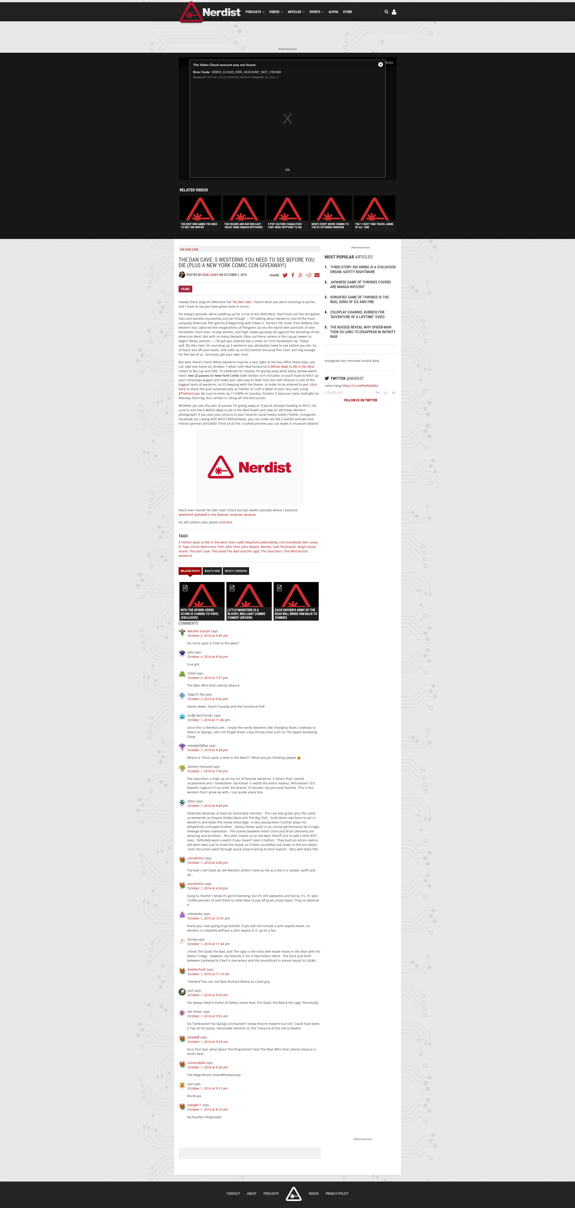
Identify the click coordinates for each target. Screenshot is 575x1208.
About (252, 1194)
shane (183, 551)
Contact (233, 1194)
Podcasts (253, 12)
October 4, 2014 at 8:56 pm (208, 656)
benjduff (193, 1037)
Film (221, 547)
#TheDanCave (189, 393)
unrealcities (196, 858)
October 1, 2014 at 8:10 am (208, 1109)
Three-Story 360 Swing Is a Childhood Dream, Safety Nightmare (363, 269)
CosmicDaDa (196, 1063)
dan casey (310, 542)
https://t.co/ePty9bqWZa (360, 385)
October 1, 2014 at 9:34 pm (208, 750)
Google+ (301, 275)
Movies (266, 547)
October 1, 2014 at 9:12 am (208, 1088)
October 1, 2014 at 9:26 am (208, 1067)
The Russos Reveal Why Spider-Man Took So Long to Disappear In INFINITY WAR (363, 332)
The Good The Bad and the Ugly (235, 551)
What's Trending (236, 571)
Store (347, 12)
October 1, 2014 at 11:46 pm (209, 720)
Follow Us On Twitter (360, 400)
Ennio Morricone (203, 547)
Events (315, 12)
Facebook (293, 275)
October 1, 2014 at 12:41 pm (209, 918)
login (394, 12)
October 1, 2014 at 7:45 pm (208, 771)
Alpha (333, 12)
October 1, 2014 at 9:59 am (208, 995)
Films (185, 289)
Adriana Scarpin (199, 631)
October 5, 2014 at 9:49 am (208, 635)
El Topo (184, 547)
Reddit (309, 275)
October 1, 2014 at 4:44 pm (208, 805)
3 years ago (334, 393)
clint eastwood (290, 542)
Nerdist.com (294, 1194)
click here (225, 522)
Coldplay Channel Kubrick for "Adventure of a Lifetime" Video (357, 314)
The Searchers (271, 551)
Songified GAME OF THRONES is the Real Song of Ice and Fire (359, 299)
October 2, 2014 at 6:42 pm (208, 699)
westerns (185, 556)
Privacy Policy (337, 1194)
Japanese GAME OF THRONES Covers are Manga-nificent (360, 284)
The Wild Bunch (296, 551)
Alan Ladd (236, 542)
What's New (212, 571)
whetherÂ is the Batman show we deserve (217, 514)
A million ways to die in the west (203, 542)
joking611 (194, 1105)
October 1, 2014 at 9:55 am (208, 1016)
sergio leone (306, 547)
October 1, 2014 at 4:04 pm (208, 888)
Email (317, 275)
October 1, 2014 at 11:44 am (209, 944)
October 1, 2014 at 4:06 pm (208, 862)
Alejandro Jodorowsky (261, 542)
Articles (294, 12)
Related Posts (190, 571)
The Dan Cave (199, 551)
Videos (274, 12)
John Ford (233, 547)
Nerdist (210, 12)
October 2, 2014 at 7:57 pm (208, 678)
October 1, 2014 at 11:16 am (209, 974)
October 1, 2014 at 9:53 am (208, 1041)
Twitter (285, 275)
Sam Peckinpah (284, 547)
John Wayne (250, 547)
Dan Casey (210, 275)
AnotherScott (197, 969)
